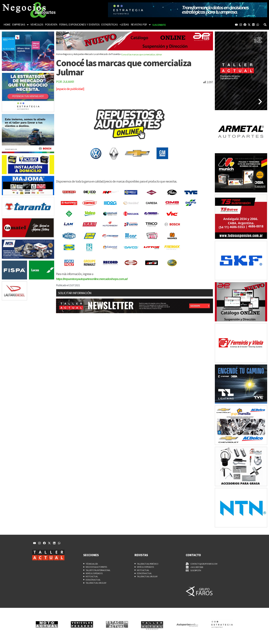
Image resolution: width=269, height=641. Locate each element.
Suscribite (159, 25)
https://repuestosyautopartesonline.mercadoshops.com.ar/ (92, 279)
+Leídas (124, 24)
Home (7, 24)
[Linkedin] (253, 24)
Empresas (18, 24)
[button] (20, 25)
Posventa (51, 24)
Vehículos (36, 24)
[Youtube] (236, 24)
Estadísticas (109, 24)
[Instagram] (240, 24)
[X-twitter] (249, 24)
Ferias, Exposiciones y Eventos (79, 24)
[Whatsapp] (257, 24)
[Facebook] (244, 24)
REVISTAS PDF (139, 24)
